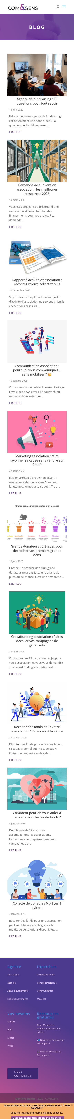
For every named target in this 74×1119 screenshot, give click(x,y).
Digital (10, 1037)
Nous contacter (22, 1073)
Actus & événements (17, 990)
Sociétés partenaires (17, 998)
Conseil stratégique (47, 982)
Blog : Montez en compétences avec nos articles (48, 1028)
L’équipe (11, 982)
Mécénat (41, 998)
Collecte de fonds (46, 974)
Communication (45, 990)
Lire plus (15, 132)
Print (9, 1029)
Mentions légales (25, 1098)
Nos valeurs (13, 974)
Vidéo (10, 1045)
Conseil (11, 1021)
